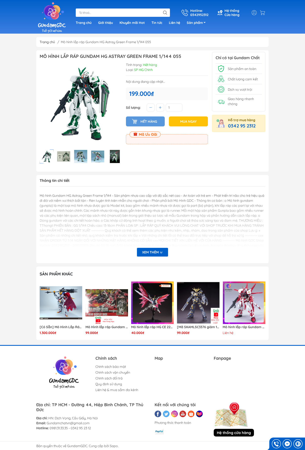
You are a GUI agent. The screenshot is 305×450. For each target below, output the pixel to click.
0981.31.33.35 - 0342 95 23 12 (70, 428)
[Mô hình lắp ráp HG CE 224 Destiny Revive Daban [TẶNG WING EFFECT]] (152, 302)
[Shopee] (191, 414)
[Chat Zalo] (298, 443)
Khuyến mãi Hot (132, 23)
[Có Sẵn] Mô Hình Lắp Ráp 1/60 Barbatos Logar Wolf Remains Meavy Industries (61, 327)
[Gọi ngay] (276, 443)
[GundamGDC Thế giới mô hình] (51, 17)
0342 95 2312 (242, 126)
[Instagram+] (174, 414)
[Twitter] (166, 414)
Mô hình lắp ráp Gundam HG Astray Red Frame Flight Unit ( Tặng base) (244, 327)
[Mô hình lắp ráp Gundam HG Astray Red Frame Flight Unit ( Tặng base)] (244, 302)
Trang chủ (84, 23)
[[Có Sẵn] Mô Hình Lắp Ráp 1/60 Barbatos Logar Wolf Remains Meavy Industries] (61, 302)
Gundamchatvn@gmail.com (68, 423)
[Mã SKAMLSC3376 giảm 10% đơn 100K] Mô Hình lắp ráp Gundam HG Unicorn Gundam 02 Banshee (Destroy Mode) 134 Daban (198, 327)
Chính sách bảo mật (110, 366)
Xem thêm (151, 252)
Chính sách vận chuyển (112, 372)
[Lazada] (199, 414)
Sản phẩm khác (56, 273)
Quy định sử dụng (108, 384)
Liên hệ (174, 23)
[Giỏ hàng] (263, 13)
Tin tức (156, 23)
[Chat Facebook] (287, 443)
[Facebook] (158, 414)
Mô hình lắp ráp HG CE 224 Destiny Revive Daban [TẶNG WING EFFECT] (152, 327)
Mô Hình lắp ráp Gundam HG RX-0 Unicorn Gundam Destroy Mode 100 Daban (106, 327)
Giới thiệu (105, 23)
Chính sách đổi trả (109, 378)
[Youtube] (182, 414)
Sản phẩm (195, 23)
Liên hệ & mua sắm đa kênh (116, 390)
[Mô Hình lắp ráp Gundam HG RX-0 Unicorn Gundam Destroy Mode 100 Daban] (106, 302)
